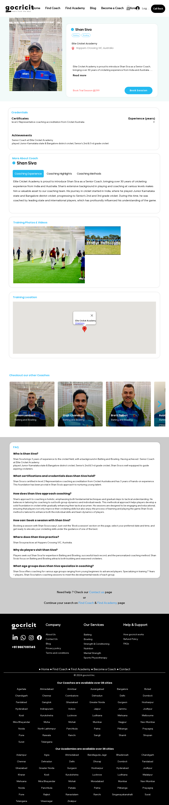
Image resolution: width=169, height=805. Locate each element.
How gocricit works (133, 634)
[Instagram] (31, 637)
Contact (124, 669)
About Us (51, 634)
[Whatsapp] (23, 637)
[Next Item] (160, 404)
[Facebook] (39, 637)
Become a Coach (105, 669)
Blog (48, 643)
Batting (88, 634)
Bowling (88, 639)
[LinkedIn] (15, 637)
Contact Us (52, 639)
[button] (128, 7)
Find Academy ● (82, 669)
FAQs (126, 643)
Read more (79, 75)
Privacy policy (53, 648)
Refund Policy (130, 639)
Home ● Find (50, 669)
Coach (63, 669)
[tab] (28, 173)
